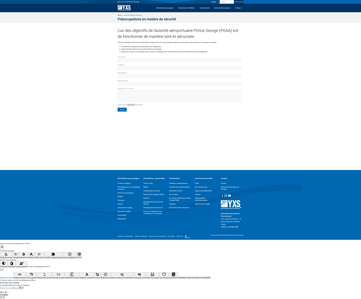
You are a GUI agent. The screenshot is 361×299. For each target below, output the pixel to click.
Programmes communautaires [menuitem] (179, 187)
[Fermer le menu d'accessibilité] (2, 247)
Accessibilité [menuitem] (122, 215)
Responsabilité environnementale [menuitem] (201, 199)
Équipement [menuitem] (122, 219)
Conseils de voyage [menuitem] (124, 211)
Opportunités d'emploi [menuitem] (202, 204)
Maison (120, 15)
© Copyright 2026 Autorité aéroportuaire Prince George (227, 235)
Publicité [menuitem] (146, 198)
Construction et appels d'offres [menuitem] (153, 194)
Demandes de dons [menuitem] (175, 191)
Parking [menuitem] (120, 196)
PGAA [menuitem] (197, 183)
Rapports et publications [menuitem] (203, 191)
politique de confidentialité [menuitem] (125, 236)
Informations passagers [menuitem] (164, 8)
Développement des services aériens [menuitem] (153, 203)
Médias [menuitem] (145, 187)
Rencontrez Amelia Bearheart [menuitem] (179, 208)
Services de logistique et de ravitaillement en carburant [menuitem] (152, 212)
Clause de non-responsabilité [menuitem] (157, 236)
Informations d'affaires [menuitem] (186, 8)
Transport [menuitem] (121, 200)
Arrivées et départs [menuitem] (124, 183)
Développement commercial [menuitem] (153, 208)
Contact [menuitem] (238, 8)
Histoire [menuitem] (197, 194)
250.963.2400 (233, 227)
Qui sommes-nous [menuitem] (201, 187)
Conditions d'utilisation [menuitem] (141, 236)
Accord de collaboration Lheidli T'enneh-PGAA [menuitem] (179, 199)
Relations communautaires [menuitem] (178, 183)
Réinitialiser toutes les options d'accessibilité (194, 278)
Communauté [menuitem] (204, 8)
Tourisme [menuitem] (172, 204)
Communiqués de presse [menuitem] (151, 191)
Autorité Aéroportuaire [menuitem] (222, 8)
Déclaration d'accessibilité (9, 283)
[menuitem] (213, 1)
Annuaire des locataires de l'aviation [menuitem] (230, 188)
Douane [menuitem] (120, 204)
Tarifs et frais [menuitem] (148, 183)
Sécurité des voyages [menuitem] (125, 208)
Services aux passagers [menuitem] (126, 193)
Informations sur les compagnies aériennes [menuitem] (129, 188)
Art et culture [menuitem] (173, 194)
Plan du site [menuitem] (179, 236)
